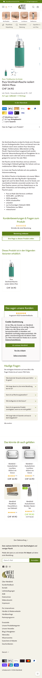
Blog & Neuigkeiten (8, 632)
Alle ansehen (8, 423)
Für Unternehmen (8, 608)
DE (6, 6)
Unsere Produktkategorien (11, 626)
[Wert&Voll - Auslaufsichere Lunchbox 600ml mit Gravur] (30, 454)
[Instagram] (6, 566)
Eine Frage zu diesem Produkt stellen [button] (21, 239)
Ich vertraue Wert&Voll (20, 345)
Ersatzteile (5, 622)
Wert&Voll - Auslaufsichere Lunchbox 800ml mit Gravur (12, 468)
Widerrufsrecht (7, 600)
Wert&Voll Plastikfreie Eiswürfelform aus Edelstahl (12, 504)
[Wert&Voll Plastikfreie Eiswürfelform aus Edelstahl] (12, 491)
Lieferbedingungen (8, 591)
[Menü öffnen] (3, 7)
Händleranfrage (7, 614)
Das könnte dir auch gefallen (19, 442)
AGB (3, 594)
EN (9, 6)
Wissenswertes (7, 638)
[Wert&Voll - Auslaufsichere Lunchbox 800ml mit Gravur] (12, 454)
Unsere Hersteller (8, 629)
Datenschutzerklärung (12, 340)
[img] (21, 313)
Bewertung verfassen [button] (21, 234)
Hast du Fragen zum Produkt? (12, 127)
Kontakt (4, 588)
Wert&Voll (19, 670)
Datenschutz (6, 597)
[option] (6, 72)
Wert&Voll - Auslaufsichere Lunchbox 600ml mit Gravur (30, 468)
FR (11, 6)
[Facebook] (3, 566)
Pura (3, 79)
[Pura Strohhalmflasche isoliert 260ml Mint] (11, 268)
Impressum (6, 603)
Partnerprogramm (8, 617)
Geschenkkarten (7, 644)
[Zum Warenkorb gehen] (37, 7)
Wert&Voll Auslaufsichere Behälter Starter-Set (29, 504)
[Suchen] (33, 7)
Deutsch (4, 652)
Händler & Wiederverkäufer (11, 611)
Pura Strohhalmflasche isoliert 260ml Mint (11, 281)
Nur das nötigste (20, 350)
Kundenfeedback (8, 585)
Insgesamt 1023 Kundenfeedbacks (21, 315)
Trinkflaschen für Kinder (14, 79)
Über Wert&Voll (7, 582)
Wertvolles (5, 635)
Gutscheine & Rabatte (9, 641)
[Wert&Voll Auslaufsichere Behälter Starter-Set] (30, 491)
